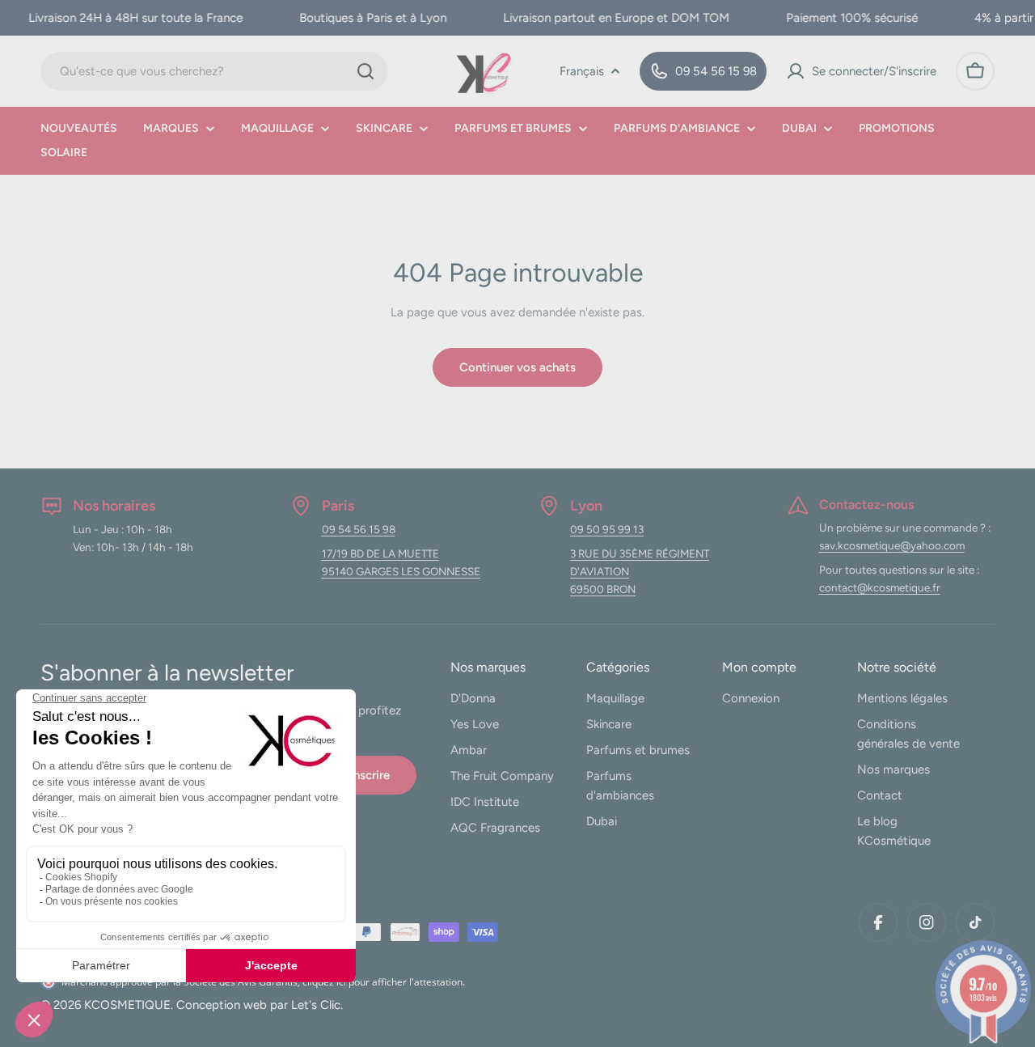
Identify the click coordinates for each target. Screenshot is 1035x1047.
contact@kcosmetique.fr (879, 587)
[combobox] (214, 71)
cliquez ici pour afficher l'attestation (382, 982)
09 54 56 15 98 (358, 529)
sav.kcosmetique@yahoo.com (892, 545)
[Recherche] (365, 71)
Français (582, 71)
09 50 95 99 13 (607, 529)
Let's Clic (315, 1005)
